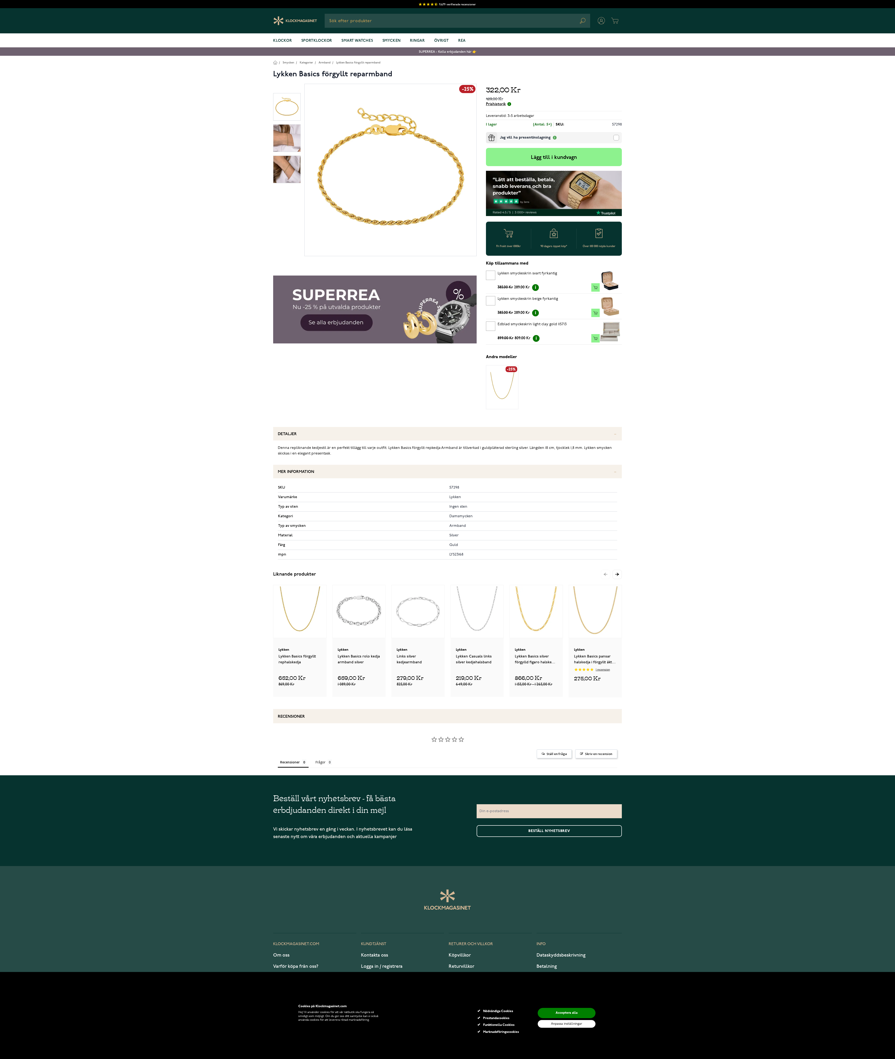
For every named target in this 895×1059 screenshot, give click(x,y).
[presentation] (488, 134)
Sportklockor (316, 41)
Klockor (282, 41)
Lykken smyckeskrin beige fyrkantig (528, 299)
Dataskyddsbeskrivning (561, 955)
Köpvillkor (460, 955)
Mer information (296, 472)
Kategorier (306, 62)
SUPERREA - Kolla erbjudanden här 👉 (447, 52)
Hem (275, 62)
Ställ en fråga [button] (557, 754)
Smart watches (357, 41)
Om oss (281, 955)
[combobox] (457, 21)
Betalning (547, 966)
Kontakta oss (374, 955)
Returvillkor (461, 966)
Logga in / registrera (382, 966)
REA (462, 41)
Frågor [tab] (320, 762)
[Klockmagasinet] (295, 21)
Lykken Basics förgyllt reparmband (358, 62)
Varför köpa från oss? (295, 966)
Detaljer (287, 434)
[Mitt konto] (601, 20)
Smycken (391, 41)
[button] (617, 574)
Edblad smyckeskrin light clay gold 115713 (532, 324)
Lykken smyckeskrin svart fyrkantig (527, 273)
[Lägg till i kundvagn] (595, 287)
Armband (324, 62)
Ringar (417, 41)
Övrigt (441, 41)
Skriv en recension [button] (598, 754)
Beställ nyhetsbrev (549, 831)
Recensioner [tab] (290, 762)
